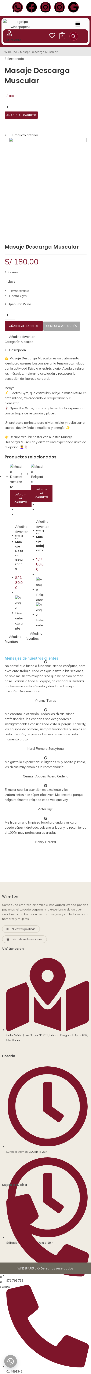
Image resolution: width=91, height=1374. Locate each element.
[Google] (73, 7)
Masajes (27, 342)
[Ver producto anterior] (10, 135)
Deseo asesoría (63, 325)
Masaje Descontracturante (19, 555)
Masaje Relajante (40, 543)
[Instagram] (45, 7)
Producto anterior (25, 135)
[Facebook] (31, 7)
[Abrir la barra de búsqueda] (74, 36)
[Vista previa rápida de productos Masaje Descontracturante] (16, 510)
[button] (78, 24)
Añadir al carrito (21, 115)
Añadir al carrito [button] (20, 498)
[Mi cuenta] (9, 33)
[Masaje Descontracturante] (48, 186)
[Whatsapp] (17, 7)
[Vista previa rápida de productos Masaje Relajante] (37, 505)
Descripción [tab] (17, 350)
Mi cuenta (13, 40)
